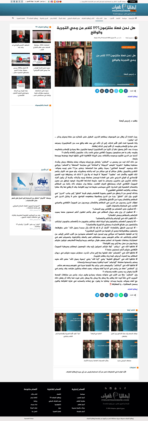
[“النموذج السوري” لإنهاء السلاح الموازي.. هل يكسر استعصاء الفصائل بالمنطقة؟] (46, 208)
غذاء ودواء (34, 404)
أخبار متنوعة (81, 411)
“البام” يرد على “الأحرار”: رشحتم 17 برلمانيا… (28, 225)
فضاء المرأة (62, 18)
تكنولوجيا (58, 404)
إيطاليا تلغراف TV (32, 18)
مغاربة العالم (81, 401)
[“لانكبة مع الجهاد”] (96, 322)
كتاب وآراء (99, 18)
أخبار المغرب (81, 397)
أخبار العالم (81, 404)
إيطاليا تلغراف (132, 96)
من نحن (42, 1)
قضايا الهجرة (21, 18)
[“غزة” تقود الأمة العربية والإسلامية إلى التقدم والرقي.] (68, 322)
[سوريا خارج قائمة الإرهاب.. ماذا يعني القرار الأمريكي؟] (42, 59)
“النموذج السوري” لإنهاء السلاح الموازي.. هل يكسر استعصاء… (26, 207)
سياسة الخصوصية (28, 419)
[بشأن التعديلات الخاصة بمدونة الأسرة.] (96, 349)
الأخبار (112, 18)
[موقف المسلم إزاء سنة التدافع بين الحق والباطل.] (124, 322)
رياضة (35, 401)
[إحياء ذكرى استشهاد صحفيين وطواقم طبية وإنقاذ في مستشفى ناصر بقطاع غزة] (42, 82)
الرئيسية (131, 18)
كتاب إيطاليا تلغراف (88, 18)
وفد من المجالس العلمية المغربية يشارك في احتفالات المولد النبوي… (26, 216)
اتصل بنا (37, 1)
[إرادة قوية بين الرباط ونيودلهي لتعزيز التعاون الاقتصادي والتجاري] (21, 82)
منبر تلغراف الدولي (73, 18)
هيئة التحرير (30, 1)
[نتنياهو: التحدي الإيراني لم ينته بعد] (21, 36)
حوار (105, 18)
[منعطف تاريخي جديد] (124, 349)
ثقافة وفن (53, 18)
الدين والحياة (44, 18)
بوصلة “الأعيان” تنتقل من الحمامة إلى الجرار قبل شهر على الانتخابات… (31, 199)
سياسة (124, 18)
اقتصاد (118, 18)
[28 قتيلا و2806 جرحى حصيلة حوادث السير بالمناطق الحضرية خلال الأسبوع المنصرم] (21, 59)
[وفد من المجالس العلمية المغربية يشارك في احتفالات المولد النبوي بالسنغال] (46, 217)
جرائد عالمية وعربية (78, 408)
